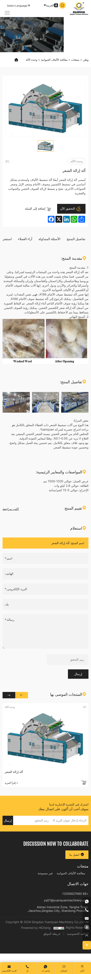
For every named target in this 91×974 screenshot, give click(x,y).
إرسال (78, 674)
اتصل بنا (74, 855)
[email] (87, 918)
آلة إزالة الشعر (14, 772)
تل (27, 971)
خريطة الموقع (52, 934)
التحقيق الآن (68, 208)
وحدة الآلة (31, 60)
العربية (50, 5)
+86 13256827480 (75, 894)
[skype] (87, 927)
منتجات (75, 60)
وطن (85, 60)
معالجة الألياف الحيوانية (54, 60)
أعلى (82, 971)
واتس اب (45, 971)
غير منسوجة (45, 873)
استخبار (64, 971)
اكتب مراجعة (11, 509)
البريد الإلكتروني (9, 971)
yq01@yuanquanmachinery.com (66, 900)
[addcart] (84, 782)
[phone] (87, 910)
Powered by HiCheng (36, 928)
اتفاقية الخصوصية (77, 934)
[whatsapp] (87, 901)
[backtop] (87, 935)
